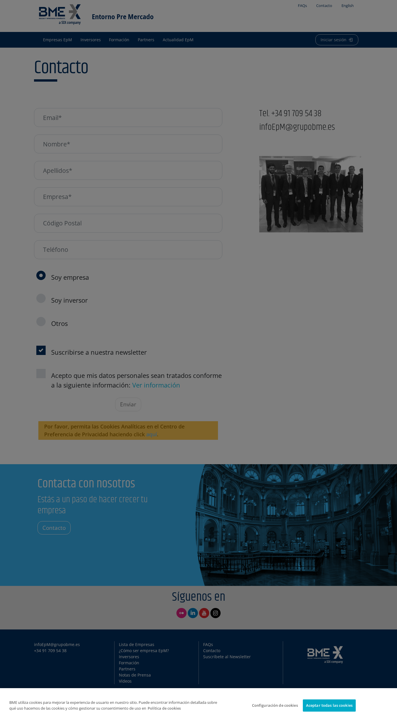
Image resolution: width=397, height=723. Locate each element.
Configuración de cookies (275, 705)
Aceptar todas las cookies (329, 705)
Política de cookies (164, 708)
